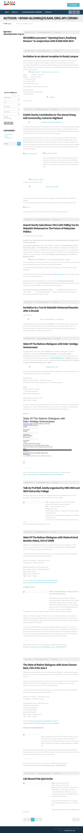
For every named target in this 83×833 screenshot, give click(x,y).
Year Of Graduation (7, 117)
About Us (15, 12)
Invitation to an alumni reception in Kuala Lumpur (50, 56)
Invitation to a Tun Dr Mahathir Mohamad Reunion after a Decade (50, 309)
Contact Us (48, 12)
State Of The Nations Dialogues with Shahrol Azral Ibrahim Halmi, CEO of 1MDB (50, 539)
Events (6, 136)
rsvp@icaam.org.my (57, 274)
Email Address (11, 97)
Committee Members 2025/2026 (32, 12)
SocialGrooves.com (69, 830)
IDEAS (68, 358)
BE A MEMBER (73, 5)
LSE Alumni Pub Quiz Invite (38, 778)
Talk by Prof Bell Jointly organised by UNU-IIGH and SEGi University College (51, 489)
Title (11, 102)
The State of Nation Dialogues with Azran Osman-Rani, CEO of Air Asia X (50, 666)
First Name (11, 107)
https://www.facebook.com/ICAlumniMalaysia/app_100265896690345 (43, 474)
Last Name (11, 111)
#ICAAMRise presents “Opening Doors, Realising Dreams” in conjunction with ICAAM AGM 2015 (49, 39)
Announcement (9, 134)
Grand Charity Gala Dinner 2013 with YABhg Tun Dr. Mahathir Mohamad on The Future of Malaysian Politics (51, 228)
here (33, 330)
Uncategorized (8, 137)
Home (7, 12)
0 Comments (57, 32)
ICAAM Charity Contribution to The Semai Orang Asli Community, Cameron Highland (49, 116)
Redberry (61, 358)
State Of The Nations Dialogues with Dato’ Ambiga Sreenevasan (50, 345)
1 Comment (57, 51)
